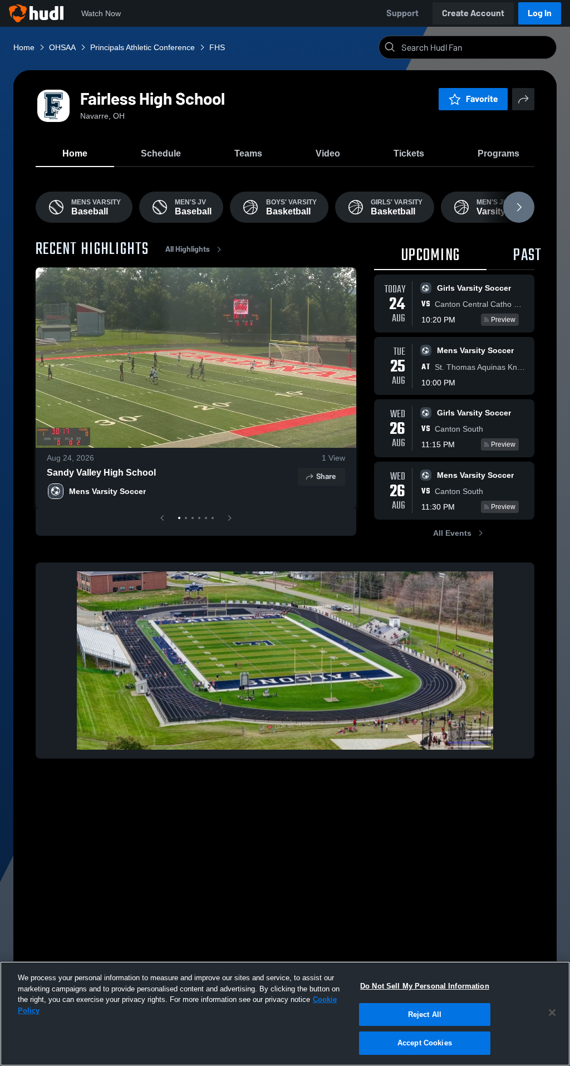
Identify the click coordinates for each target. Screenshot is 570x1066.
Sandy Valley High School (101, 472)
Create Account (473, 13)
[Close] (552, 1012)
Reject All (424, 1014)
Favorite (482, 98)
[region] (285, 1013)
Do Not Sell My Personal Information (424, 986)
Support (402, 13)
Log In (540, 13)
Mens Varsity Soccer (107, 491)
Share (326, 476)
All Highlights (187, 249)
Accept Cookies (424, 1043)
